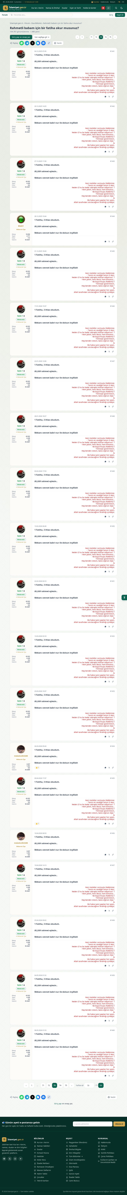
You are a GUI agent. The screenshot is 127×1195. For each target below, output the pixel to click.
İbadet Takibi (74, 1177)
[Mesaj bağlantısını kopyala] (113, 96)
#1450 (112, 526)
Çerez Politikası (107, 1156)
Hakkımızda (105, 2)
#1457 (112, 865)
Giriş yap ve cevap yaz (21, 37)
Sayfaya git (79, 1085)
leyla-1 (20, 61)
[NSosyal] (20, 1159)
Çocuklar (40, 1177)
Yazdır (59, 43)
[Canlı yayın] (103, 8)
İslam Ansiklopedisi (77, 1160)
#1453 (112, 691)
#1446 (112, 306)
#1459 (112, 975)
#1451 (112, 581)
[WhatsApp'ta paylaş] (21, 43)
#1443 (112, 161)
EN (123, 2)
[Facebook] (4, 1159)
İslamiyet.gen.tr (16, 23)
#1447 (112, 361)
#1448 (112, 416)
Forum (5, 15)
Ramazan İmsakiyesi (45, 1167)
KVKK (103, 1149)
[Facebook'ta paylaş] (43, 43)
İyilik (71, 1170)
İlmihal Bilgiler (75, 1149)
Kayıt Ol (120, 15)
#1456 (112, 833)
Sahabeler (73, 1146)
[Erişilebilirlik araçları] (124, 597)
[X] (9, 1159)
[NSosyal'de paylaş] (38, 43)
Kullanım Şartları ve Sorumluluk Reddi (108, 1161)
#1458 (112, 920)
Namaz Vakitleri (43, 1146)
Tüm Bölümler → (76, 1156)
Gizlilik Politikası (107, 1153)
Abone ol (119, 1124)
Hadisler (40, 1156)
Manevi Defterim (44, 1170)
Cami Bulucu (74, 1180)
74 (106, 37)
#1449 (112, 471)
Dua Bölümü (36, 23)
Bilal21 (21, 226)
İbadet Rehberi (43, 1163)
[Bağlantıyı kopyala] (49, 43)
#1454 (112, 746)
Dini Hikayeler (74, 1153)
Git (101, 1085)
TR (119, 2)
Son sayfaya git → (42, 37)
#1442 (112, 106)
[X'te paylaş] (32, 43)
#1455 (112, 778)
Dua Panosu (74, 1167)
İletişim (112, 2)
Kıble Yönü (41, 1160)
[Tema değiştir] (121, 7)
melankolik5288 (21, 756)
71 (91, 37)
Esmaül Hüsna (43, 1153)
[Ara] (116, 7)
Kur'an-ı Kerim (43, 1142)
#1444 (112, 216)
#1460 (112, 1030)
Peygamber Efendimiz (78, 1142)
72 (96, 37)
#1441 (112, 51)
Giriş (111, 15)
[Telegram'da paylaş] (27, 43)
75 (110, 37)
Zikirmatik (73, 1163)
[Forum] (108, 8)
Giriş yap (58, 1103)
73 (101, 37)
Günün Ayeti (74, 1174)
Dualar (40, 1149)
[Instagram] (15, 1159)
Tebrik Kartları (43, 1180)
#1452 (112, 636)
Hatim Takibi (42, 1174)
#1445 (112, 251)
